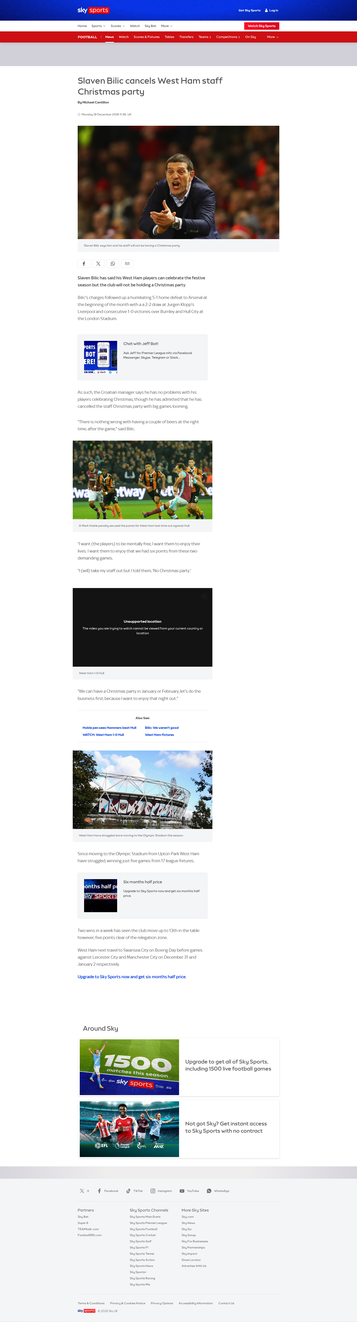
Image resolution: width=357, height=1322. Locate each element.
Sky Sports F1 (139, 1247)
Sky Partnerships (193, 1247)
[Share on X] (98, 264)
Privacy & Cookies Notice (127, 1303)
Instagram (165, 1190)
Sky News (188, 1222)
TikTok (138, 1190)
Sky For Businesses (195, 1241)
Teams (204, 36)
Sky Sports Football (143, 1229)
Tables (169, 36)
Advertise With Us (194, 1265)
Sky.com (188, 1216)
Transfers (186, 36)
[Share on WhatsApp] (113, 264)
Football (87, 37)
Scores (116, 25)
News (109, 36)
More (165, 25)
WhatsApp (221, 1190)
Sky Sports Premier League (148, 1222)
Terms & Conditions (91, 1303)
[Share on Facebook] (84, 264)
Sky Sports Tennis (142, 1253)
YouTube (193, 1190)
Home (82, 25)
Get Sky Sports (250, 10)
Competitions (227, 36)
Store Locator (191, 1259)
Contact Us (226, 1303)
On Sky (250, 36)
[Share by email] (127, 264)
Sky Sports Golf (140, 1241)
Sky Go (187, 1229)
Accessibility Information (196, 1303)
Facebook (111, 1190)
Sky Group (189, 1235)
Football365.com (90, 1235)
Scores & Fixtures (147, 36)
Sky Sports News (141, 1265)
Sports (97, 25)
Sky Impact (189, 1253)
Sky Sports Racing (142, 1278)
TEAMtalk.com (88, 1229)
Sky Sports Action (142, 1259)
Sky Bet (150, 25)
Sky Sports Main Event (145, 1216)
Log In (273, 10)
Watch (135, 25)
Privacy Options (162, 1303)
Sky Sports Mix (140, 1284)
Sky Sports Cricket (143, 1235)
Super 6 (83, 1222)
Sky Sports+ (138, 1272)
